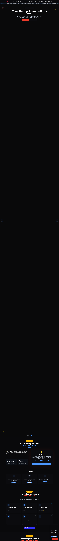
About (42, 1)
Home (10, 1)
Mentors (39, 1)
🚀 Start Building (25, 17)
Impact (29, 1)
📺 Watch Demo (33, 17)
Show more (52, 533)
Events (35, 1)
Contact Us (29, 482)
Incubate (45, 1)
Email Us (45, 481)
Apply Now (41, 463)
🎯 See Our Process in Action (29, 527)
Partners (32, 1)
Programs (13, 1)
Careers (49, 1)
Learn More (54, 536)
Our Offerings (25, 1)
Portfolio (17, 1)
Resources (21, 1)
